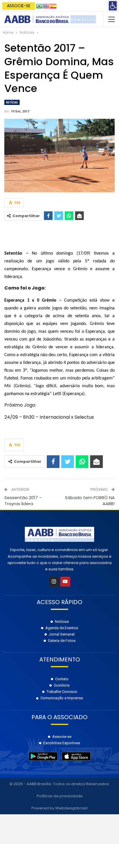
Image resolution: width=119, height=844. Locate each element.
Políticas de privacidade (60, 796)
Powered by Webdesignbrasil (59, 808)
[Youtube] (65, 582)
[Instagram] (54, 582)
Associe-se (18, 6)
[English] (46, 5)
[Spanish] (53, 5)
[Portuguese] (39, 5)
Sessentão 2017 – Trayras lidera (23, 501)
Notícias (12, 102)
